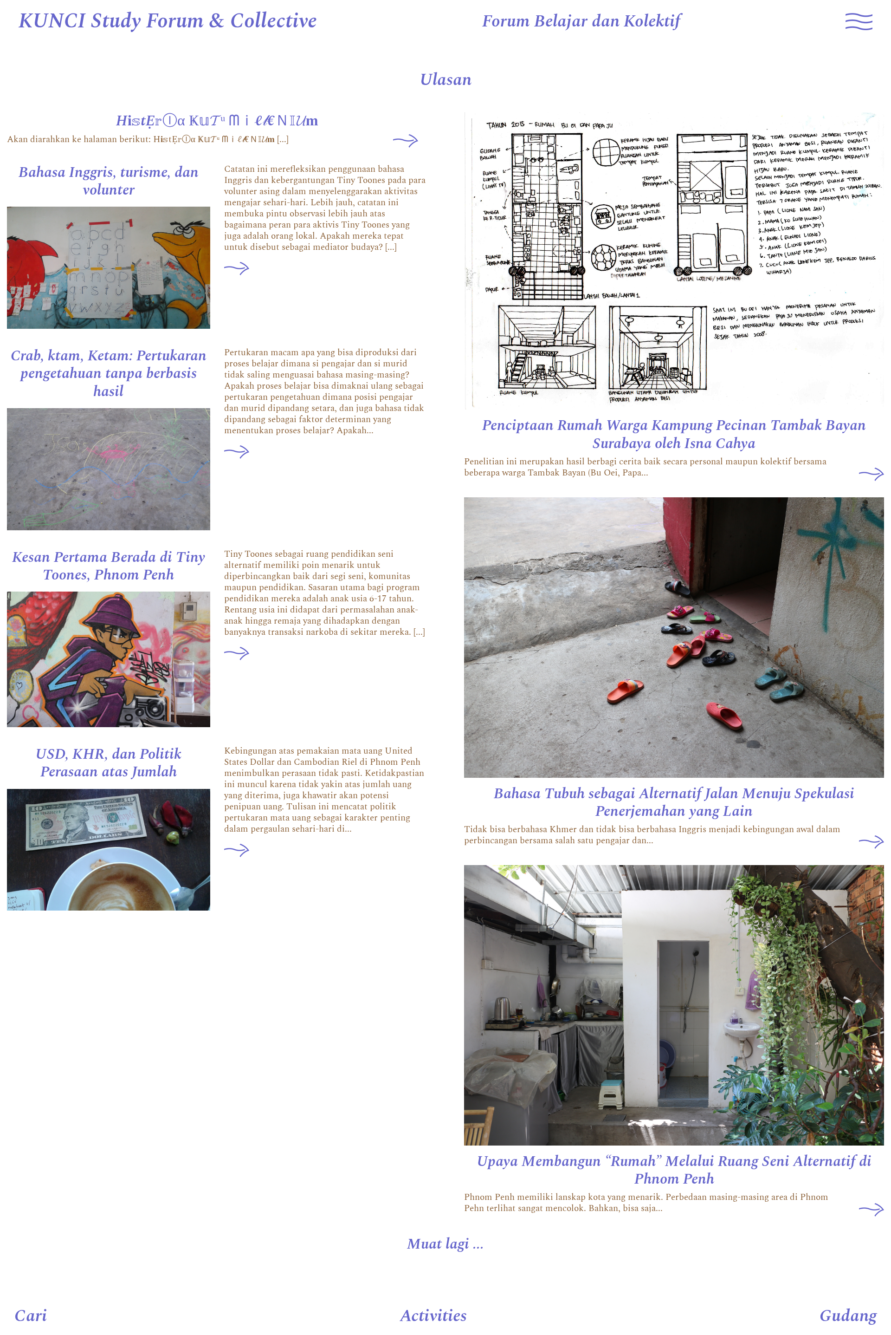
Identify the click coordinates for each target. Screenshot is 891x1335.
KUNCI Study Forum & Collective (168, 21)
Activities (433, 1316)
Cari (30, 1316)
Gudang (848, 1316)
